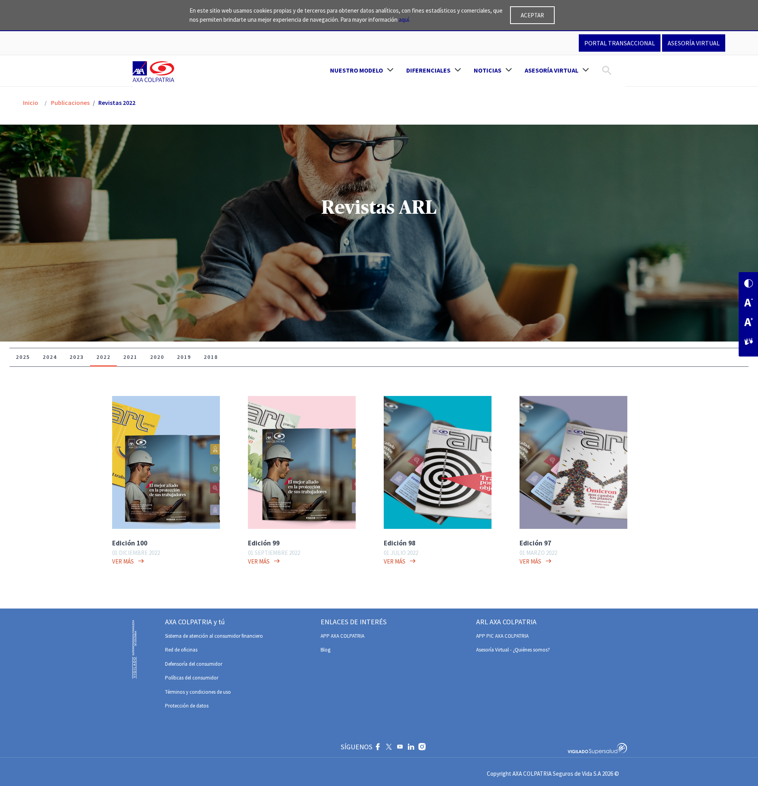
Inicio (30, 102)
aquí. (404, 19)
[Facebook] (377, 747)
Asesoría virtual (694, 43)
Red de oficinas (181, 649)
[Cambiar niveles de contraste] (748, 284)
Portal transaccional (619, 43)
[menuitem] (362, 70)
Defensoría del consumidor (193, 664)
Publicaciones (70, 102)
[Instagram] (422, 747)
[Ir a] (155, 71)
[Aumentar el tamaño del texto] (748, 323)
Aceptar (532, 15)
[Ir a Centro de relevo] (748, 342)
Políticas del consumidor (191, 677)
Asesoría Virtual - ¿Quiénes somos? (513, 649)
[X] (388, 747)
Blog (325, 649)
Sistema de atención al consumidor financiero (214, 636)
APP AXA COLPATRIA (342, 636)
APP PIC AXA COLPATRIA (502, 636)
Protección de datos (186, 705)
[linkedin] (411, 747)
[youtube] (399, 747)
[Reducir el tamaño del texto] (748, 303)
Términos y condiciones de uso (198, 692)
